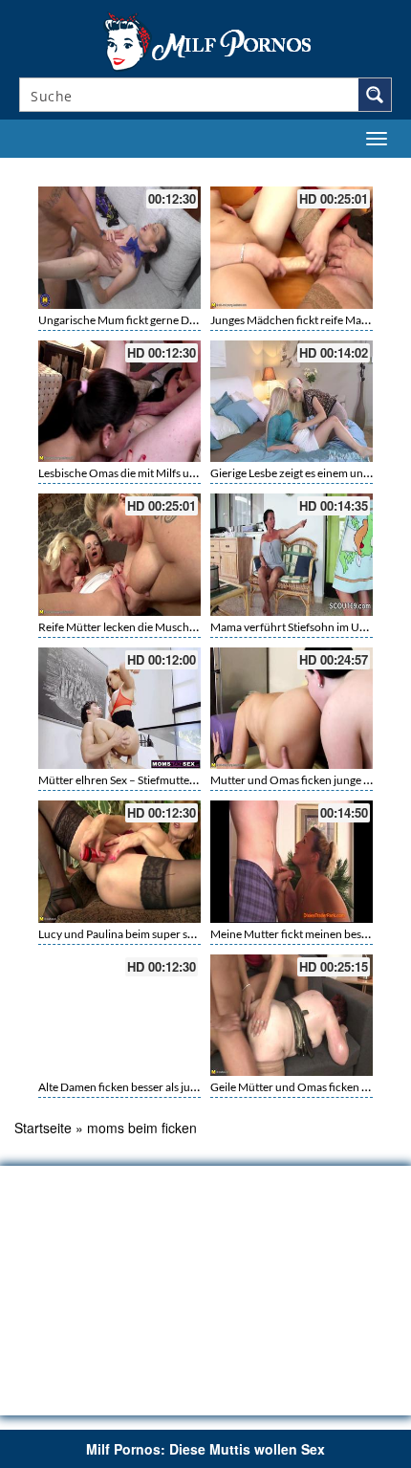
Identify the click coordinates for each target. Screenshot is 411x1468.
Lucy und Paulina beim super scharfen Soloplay (154, 934)
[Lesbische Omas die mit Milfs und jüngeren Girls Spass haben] (119, 401)
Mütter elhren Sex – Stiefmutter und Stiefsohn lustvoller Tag (185, 780)
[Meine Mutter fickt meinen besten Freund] (291, 861)
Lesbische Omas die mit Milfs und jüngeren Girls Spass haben (188, 473)
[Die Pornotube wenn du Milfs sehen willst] (205, 40)
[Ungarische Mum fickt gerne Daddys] (119, 247)
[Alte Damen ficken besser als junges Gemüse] (119, 1015)
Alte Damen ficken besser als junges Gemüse (147, 1087)
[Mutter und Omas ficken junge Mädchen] (291, 708)
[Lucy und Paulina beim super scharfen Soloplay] (119, 861)
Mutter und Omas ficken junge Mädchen (310, 780)
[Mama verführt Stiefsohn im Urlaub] (291, 554)
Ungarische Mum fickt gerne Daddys (128, 320)
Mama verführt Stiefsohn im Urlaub (298, 627)
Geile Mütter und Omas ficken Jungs (300, 1087)
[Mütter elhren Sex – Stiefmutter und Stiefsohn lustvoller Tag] (119, 708)
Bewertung (351, 168)
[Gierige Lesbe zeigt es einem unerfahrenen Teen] (291, 401)
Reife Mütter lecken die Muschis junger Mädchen (159, 627)
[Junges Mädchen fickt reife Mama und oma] (291, 247)
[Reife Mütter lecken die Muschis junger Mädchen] (119, 554)
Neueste (233, 168)
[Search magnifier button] (374, 94)
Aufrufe (289, 168)
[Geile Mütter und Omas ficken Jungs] (291, 1015)
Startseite (43, 1127)
